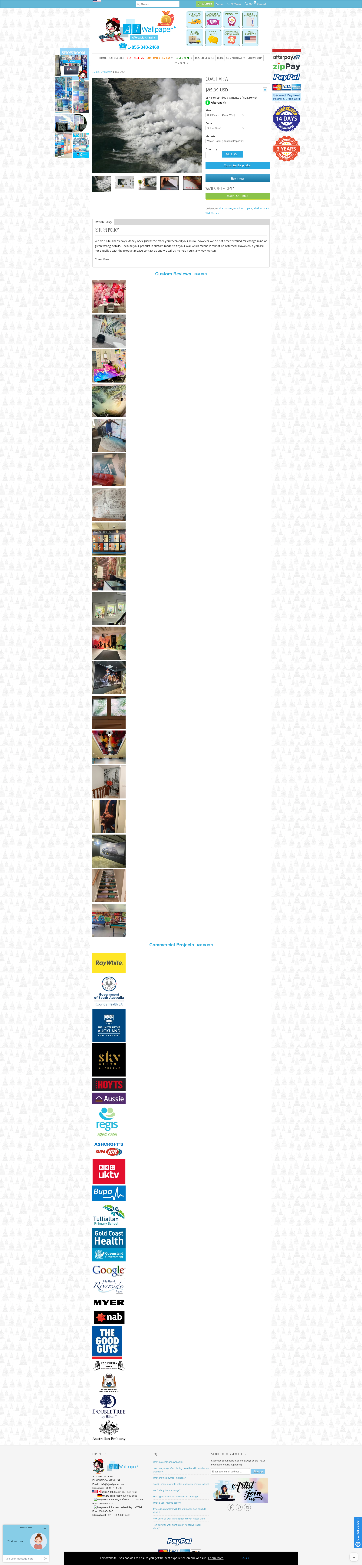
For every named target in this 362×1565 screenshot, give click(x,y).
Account (219, 3)
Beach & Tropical (242, 208)
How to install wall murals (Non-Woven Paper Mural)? (180, 1518)
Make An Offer (237, 196)
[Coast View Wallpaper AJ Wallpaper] (101, 185)
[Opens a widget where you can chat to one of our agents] (25, 1543)
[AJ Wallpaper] (137, 29)
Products (105, 71)
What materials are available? (168, 1461)
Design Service (204, 58)
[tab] (103, 222)
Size (208, 110)
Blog (220, 58)
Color (209, 123)
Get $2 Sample (205, 3)
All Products (225, 208)
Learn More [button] (215, 1558)
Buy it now (237, 178)
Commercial (235, 58)
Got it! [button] (246, 1558)
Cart (251, 3)
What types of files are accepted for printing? (175, 1496)
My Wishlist (236, 3)
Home (103, 58)
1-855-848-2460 (143, 47)
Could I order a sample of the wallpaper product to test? (181, 1483)
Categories (116, 58)
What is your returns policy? (167, 1502)
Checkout (261, 3)
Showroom (255, 58)
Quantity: (212, 149)
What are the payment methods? (169, 1477)
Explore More (205, 944)
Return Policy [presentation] (103, 222)
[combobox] (157, 4)
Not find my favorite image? (167, 1490)
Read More (200, 273)
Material (211, 136)
